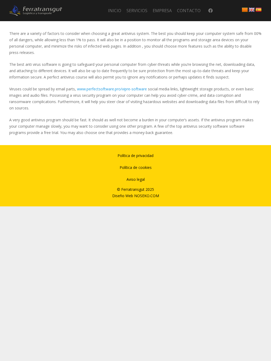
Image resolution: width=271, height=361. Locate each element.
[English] (252, 10)
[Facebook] (210, 10)
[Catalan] (245, 10)
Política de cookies (136, 167)
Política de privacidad (135, 155)
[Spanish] (258, 10)
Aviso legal (136, 179)
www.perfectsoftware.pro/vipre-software (112, 88)
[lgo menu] (35, 10)
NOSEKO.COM (146, 195)
